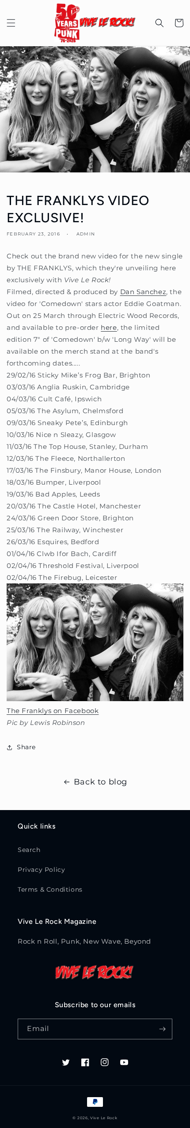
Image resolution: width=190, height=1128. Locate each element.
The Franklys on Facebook (53, 710)
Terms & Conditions (50, 889)
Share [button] (26, 747)
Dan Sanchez (143, 292)
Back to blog (100, 782)
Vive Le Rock (103, 1118)
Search (29, 850)
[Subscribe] (162, 1029)
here (109, 327)
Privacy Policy (41, 870)
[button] (11, 23)
